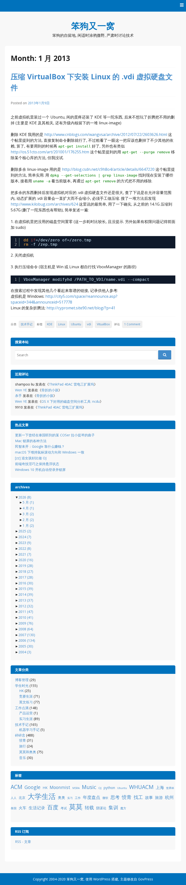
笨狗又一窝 (93, 26)
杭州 (169, 797)
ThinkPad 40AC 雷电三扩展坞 (71, 384)
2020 (25, 560)
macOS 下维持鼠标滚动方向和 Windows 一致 (49, 452)
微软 (105, 798)
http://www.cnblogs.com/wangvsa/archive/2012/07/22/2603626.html (105, 134)
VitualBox (103, 324)
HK (21, 690)
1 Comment (132, 324)
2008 (25, 629)
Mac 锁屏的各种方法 (30, 441)
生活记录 (37, 808)
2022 (24, 548)
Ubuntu (76, 324)
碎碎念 (20, 735)
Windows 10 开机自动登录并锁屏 (40, 469)
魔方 (123, 808)
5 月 (28, 502)
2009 (25, 623)
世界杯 (170, 788)
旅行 (22, 746)
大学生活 (42, 796)
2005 (25, 646)
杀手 (18, 395)
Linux (61, 324)
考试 (64, 808)
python (109, 787)
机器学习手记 (29, 729)
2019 (25, 565)
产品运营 (26, 713)
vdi (89, 324)
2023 (24, 542)
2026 (24, 497)
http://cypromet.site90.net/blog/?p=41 (80, 308)
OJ (99, 788)
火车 (22, 808)
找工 (138, 797)
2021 (24, 554)
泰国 (13, 808)
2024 (24, 537)
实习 (70, 798)
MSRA (76, 788)
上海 (160, 787)
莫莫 (76, 806)
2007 (26, 634)
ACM (16, 787)
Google (32, 787)
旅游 (159, 797)
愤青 (22, 740)
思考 (115, 797)
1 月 (28, 525)
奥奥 (61, 797)
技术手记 (26, 324)
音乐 (22, 757)
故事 (149, 797)
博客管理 (22, 679)
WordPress (101, 879)
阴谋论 (101, 808)
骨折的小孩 (49, 390)
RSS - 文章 (23, 841)
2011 (25, 611)
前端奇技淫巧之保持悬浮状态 (37, 463)
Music (89, 786)
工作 (78, 798)
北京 (22, 797)
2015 (25, 588)
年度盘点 (91, 797)
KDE (49, 324)
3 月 (28, 514)
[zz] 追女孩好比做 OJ (30, 458)
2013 (25, 600)
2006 (26, 640)
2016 (25, 583)
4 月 (28, 508)
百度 (52, 807)
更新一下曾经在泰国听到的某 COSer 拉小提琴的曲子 (55, 435)
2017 (25, 577)
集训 (113, 807)
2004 (24, 652)
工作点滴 (22, 708)
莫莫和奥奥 (27, 752)
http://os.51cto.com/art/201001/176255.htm (50, 152)
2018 (25, 571)
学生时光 (22, 685)
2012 (25, 606)
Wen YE (21, 390)
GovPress (145, 879)
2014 (25, 594)
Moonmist (60, 787)
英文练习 (26, 702)
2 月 (28, 519)
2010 (25, 617)
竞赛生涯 (26, 696)
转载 (89, 807)
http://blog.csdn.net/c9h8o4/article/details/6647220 (108, 169)
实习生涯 (26, 718)
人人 (13, 798)
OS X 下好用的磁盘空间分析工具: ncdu (70, 401)
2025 (24, 531)
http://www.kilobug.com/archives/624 (44, 204)
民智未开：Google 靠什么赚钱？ (40, 446)
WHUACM (141, 787)
